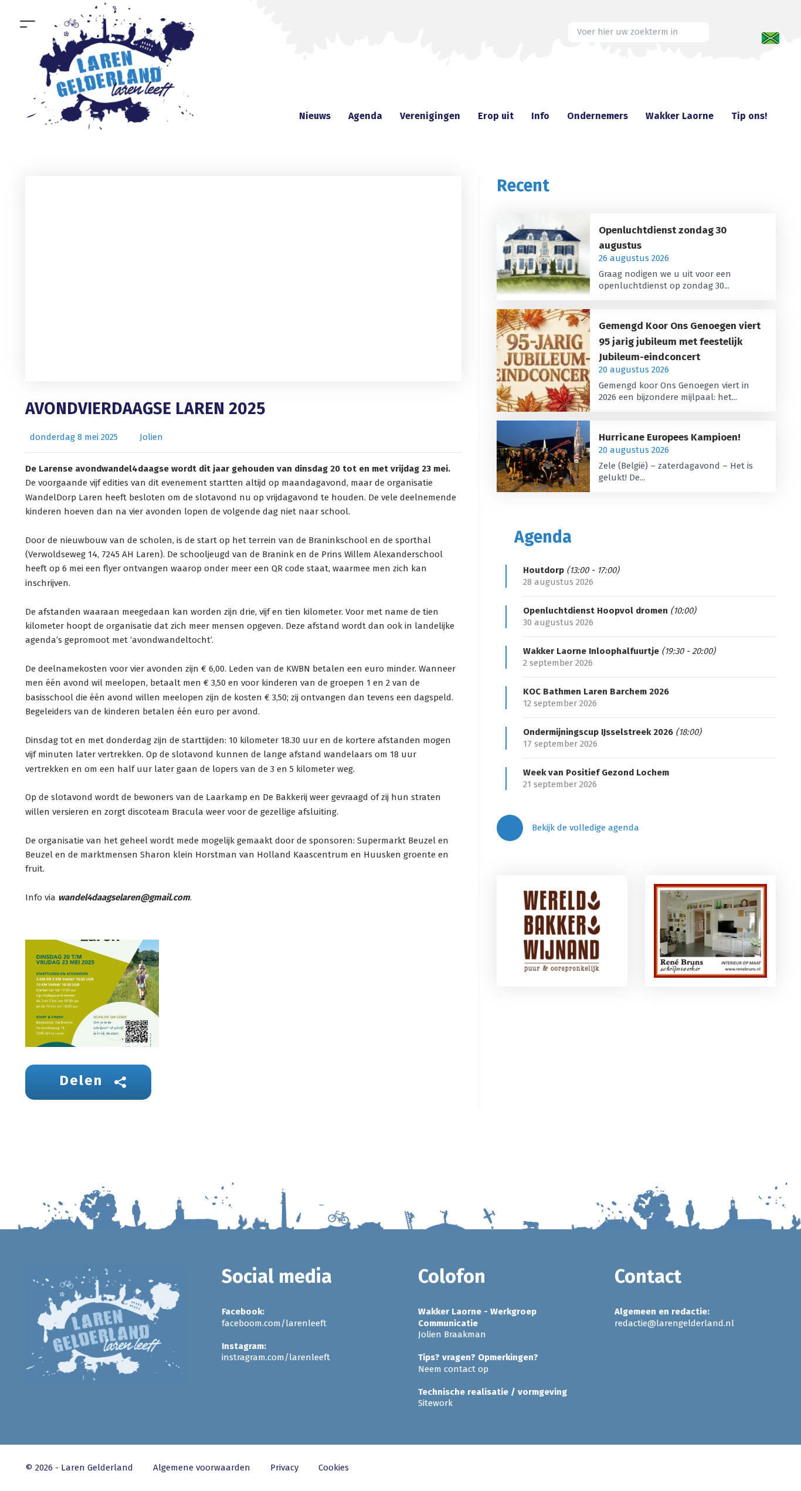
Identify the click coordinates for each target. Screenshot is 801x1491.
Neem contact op (453, 1369)
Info (540, 115)
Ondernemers (597, 115)
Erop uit (496, 115)
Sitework (435, 1403)
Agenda (365, 115)
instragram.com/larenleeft (276, 1357)
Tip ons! (749, 115)
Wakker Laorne (680, 115)
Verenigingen (430, 115)
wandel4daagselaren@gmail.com (124, 897)
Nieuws (315, 115)
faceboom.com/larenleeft (274, 1323)
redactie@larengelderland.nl (674, 1323)
